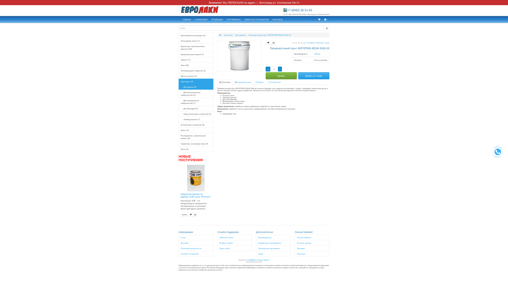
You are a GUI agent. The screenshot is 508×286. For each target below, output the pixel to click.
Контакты (278, 19)
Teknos (317, 53)
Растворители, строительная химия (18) (193, 137)
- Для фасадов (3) (189, 108)
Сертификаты (234, 19)
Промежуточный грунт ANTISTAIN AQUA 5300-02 (269, 35)
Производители (264, 237)
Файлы (260, 82)
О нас (183, 237)
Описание (225, 82)
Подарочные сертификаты (269, 243)
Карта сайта (224, 248)
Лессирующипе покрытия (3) (193, 70)
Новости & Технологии (256, 19)
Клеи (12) (185, 130)
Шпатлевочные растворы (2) (193, 35)
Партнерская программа (269, 248)
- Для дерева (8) (188, 87)
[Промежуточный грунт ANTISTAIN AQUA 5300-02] (239, 56)
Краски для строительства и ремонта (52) (193, 47)
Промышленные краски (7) (192, 54)
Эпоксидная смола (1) (190, 40)
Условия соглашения (190, 253)
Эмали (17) (185, 59)
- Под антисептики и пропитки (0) (196, 114)
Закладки (301, 248)
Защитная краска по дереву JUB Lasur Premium (195, 195)
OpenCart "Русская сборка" (258, 260)
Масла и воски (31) (189, 76)
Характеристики (244, 82)
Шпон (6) (185, 149)
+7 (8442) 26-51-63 (299, 10)
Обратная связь (226, 237)
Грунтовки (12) (187, 81)
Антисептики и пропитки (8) (193, 124)
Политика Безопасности (191, 248)
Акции (260, 253)
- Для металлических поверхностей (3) (190, 93)
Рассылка (301, 253)
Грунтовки (228, 35)
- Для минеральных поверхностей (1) (190, 101)
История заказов (304, 243)
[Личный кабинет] (325, 19)
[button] (319, 19)
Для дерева (240, 35)
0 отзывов (310, 42)
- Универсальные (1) (190, 119)
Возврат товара (226, 243)
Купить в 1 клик (313, 75)
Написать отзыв (322, 42)
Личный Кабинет (304, 237)
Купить (184, 214)
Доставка (185, 243)
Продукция (217, 19)
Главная (187, 19)
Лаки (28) (185, 65)
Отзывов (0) (275, 82)
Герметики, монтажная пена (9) (194, 143)
